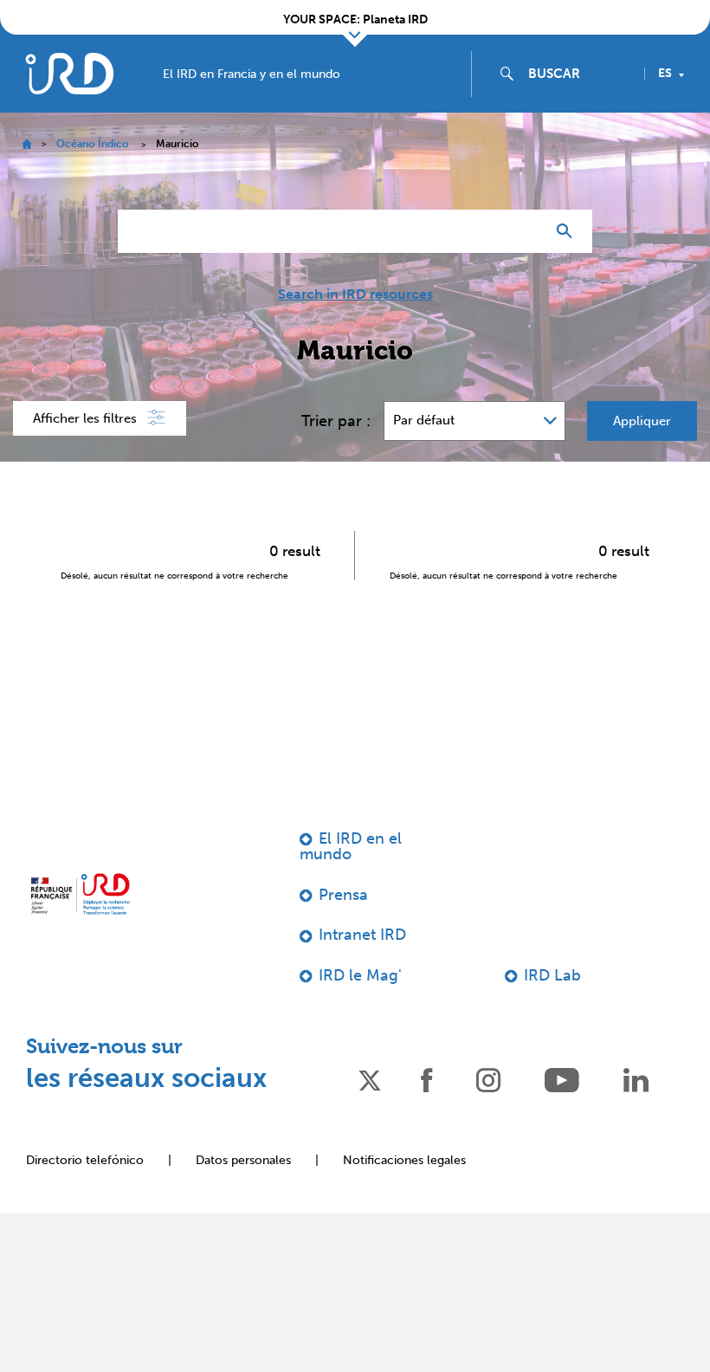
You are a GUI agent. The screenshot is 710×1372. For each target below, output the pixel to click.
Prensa (343, 895)
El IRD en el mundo (351, 846)
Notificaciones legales (404, 1160)
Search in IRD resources (355, 294)
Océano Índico (92, 144)
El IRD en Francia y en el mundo (251, 74)
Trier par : (336, 421)
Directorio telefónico (85, 1160)
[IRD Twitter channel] (370, 1079)
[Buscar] (568, 231)
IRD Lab (552, 975)
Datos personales (243, 1160)
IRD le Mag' (360, 975)
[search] (579, 73)
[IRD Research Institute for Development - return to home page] (80, 894)
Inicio (26, 144)
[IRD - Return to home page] (69, 73)
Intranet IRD (362, 934)
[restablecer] (524, 231)
